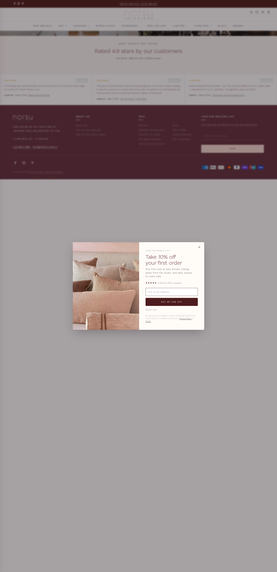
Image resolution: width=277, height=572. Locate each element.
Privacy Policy (185, 318)
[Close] (199, 247)
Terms (148, 321)
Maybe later (151, 309)
